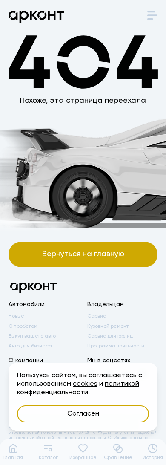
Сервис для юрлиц (110, 336)
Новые (16, 316)
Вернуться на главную (83, 254)
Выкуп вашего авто (32, 336)
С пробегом (23, 326)
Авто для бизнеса (30, 346)
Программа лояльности (115, 346)
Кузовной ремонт (108, 326)
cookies (85, 384)
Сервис (96, 316)
